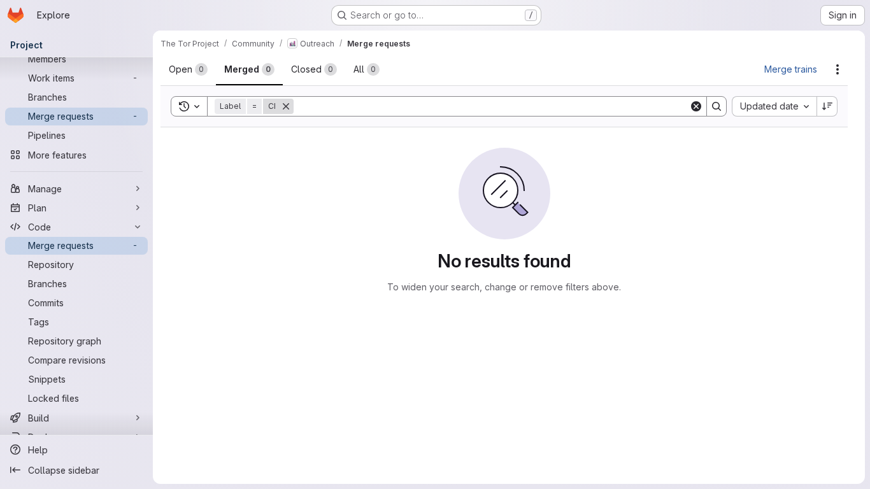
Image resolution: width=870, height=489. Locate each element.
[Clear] (696, 106)
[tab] (188, 69)
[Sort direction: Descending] (827, 106)
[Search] (716, 106)
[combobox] (774, 106)
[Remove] (293, 106)
